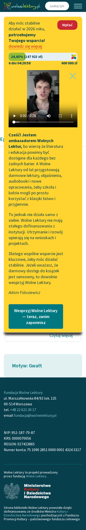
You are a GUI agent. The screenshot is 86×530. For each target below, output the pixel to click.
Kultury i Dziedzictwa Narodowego (36, 513)
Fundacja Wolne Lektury (23, 392)
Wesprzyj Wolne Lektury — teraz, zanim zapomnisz (36, 316)
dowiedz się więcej (25, 46)
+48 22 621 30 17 (23, 409)
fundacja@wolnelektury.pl (35, 415)
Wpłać (67, 24)
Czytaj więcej (61, 335)
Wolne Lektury (36, 476)
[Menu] (78, 6)
